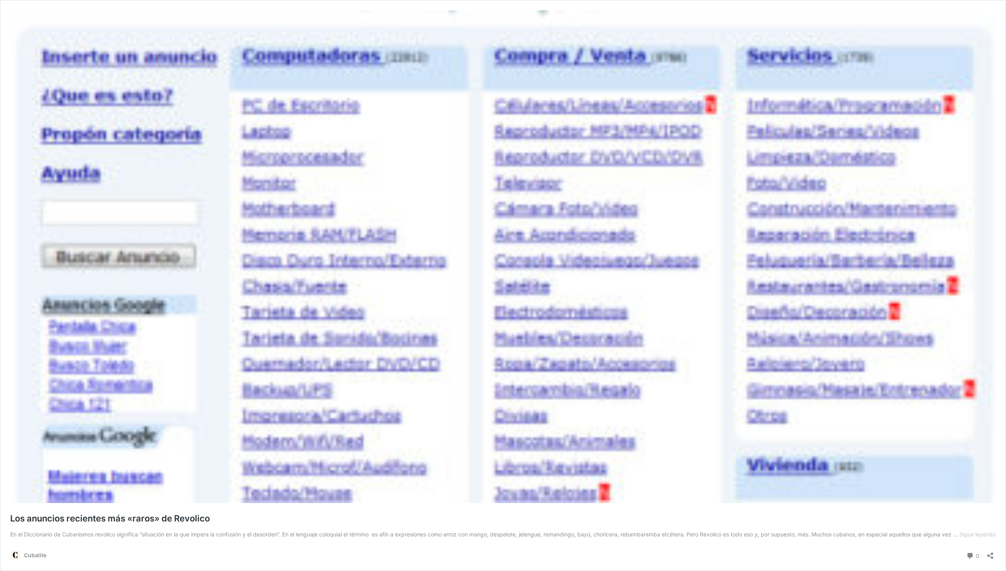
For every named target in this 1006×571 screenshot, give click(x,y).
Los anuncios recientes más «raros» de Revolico (110, 518)
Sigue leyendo (977, 534)
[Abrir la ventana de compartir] (990, 553)
